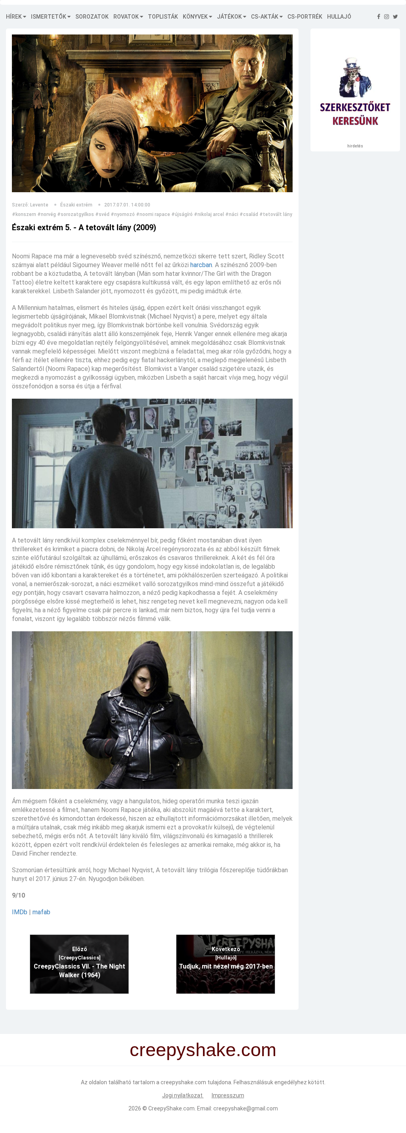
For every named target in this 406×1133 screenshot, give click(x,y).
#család (248, 214)
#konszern (24, 214)
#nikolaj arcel (209, 214)
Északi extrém (76, 205)
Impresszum (228, 1095)
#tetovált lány (275, 214)
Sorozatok (92, 16)
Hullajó (339, 16)
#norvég (46, 214)
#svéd (102, 214)
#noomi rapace (153, 214)
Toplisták (163, 16)
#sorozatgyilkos (75, 214)
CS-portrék (304, 16)
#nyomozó (123, 214)
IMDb (19, 912)
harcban (201, 265)
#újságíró (182, 214)
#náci (231, 214)
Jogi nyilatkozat (183, 1095)
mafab (41, 912)
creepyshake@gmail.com (245, 1108)
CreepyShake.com (171, 1108)
